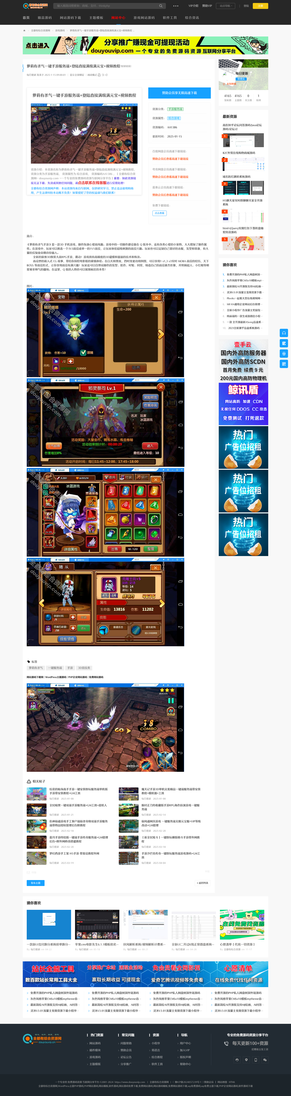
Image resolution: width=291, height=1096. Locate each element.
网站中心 (118, 18)
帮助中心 (185, 1064)
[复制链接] (125, 66)
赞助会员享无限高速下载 (179, 93)
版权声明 (185, 1057)
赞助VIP (207, 5)
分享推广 (126, 1064)
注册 (260, 5)
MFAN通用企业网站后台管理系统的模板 (248, 304)
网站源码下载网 (24, 31)
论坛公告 (126, 1057)
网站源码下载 (70, 18)
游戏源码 (60, 30)
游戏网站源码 (144, 18)
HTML (232, 1082)
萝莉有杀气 (36, 667)
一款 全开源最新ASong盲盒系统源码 (246, 322)
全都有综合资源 (232, 949)
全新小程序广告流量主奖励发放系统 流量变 (249, 310)
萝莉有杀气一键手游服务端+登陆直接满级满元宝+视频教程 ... (102, 30)
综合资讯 (192, 18)
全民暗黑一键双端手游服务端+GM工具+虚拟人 (78, 805)
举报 (207, 871)
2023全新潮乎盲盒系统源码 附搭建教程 (248, 328)
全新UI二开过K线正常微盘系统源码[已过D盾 (201, 944)
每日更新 (31, 75)
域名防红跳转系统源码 (236, 176)
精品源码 (45, 18)
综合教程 (157, 1057)
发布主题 (35, 883)
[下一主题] (106, 75)
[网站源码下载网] (35, 8)
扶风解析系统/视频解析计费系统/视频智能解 (152, 944)
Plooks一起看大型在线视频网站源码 (245, 298)
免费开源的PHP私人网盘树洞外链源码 (246, 274)
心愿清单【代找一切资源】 (238, 944)
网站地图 (222, 1082)
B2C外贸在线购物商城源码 (239, 153)
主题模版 (95, 1064)
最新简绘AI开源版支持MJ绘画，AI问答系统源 (251, 286)
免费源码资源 (75, 1082)
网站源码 (95, 1043)
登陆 (246, 5)
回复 (34, 872)
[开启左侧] (23, 68)
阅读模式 (92, 75)
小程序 (156, 1043)
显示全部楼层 (77, 75)
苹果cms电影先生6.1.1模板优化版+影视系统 (104, 944)
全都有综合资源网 (40, 30)
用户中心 (185, 1043)
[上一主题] (103, 75)
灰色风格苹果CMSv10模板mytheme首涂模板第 (252, 280)
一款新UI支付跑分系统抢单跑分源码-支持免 (55, 944)
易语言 (156, 1050)
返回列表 (203, 883)
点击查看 (159, 213)
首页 (26, 18)
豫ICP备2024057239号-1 (188, 1082)
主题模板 (96, 18)
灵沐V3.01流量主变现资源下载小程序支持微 (250, 292)
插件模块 (95, 1050)
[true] (161, 6)
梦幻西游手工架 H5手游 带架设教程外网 (74, 853)
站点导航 (225, 5)
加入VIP (185, 1050)
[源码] (99, 75)
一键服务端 (55, 667)
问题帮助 (126, 1043)
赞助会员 (126, 1050)
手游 (70, 667)
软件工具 (170, 18)
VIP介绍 (193, 5)
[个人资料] (227, 76)
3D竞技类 (84, 667)
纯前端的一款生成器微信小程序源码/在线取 (250, 316)
